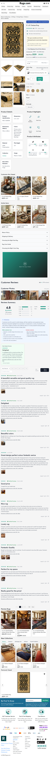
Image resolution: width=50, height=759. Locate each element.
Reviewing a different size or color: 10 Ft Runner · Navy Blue (13, 575)
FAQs (26, 739)
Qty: (28, 79)
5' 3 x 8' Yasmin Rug (37, 196)
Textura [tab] (4, 641)
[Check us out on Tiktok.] (43, 739)
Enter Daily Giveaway (17, 751)
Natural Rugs (4, 12)
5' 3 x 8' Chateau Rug (22, 225)
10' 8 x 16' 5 (30, 107)
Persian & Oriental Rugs (36, 9)
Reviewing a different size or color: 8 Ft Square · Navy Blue (13, 388)
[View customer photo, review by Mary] (24, 295)
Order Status (27, 738)
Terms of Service (42, 705)
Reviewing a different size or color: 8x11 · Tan (10, 532)
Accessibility (27, 746)
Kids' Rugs (19, 9)
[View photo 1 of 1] (3, 391)
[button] (22, 23)
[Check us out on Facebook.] (37, 739)
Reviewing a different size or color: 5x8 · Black (10, 513)
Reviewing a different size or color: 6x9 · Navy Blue (11, 360)
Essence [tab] (10, 641)
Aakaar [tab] (26, 641)
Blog (14, 741)
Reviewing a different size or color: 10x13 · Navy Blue (12, 599)
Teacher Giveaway (17, 753)
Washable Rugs (37, 6)
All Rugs (3, 6)
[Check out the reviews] (42, 746)
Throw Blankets (12, 12)
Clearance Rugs (11, 9)
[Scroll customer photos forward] (47, 295)
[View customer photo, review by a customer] (5, 295)
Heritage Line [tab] (18, 641)
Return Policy (27, 745)
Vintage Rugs (26, 9)
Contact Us (27, 736)
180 (29, 607)
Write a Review (45, 370)
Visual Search (45, 6)
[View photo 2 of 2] (8, 557)
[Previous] (2, 188)
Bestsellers (15, 748)
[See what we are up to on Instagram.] (40, 739)
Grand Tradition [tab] (34, 641)
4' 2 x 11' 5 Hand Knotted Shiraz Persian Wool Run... (23, 632)
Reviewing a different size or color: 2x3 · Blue (10, 553)
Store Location (16, 743)
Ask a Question (31, 84)
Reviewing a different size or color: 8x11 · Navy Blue (11, 488)
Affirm (14, 746)
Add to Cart (40, 79)
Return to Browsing (5, 16)
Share (39, 84)
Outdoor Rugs (10, 6)
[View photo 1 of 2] (3, 557)
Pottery (23, 6)
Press (26, 748)
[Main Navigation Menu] (1, 3)
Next (33, 607)
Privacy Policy (28, 704)
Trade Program (16, 749)
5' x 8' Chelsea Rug (6, 694)
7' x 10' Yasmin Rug (6, 225)
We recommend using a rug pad (42, 68)
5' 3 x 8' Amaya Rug (6, 196)
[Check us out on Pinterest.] (45, 739)
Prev (17, 607)
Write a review (41, 28)
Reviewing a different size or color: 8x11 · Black (10, 439)
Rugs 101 (27, 743)
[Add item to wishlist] (13, 178)
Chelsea (26, 16)
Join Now (45, 700)
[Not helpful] (48, 425)
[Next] (46, 188)
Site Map (15, 744)
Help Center (27, 741)
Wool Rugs (17, 6)
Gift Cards (4, 9)
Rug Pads (29, 6)
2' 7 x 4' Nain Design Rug (39, 225)
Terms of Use (4, 743)
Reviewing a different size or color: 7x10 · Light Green (12, 468)
